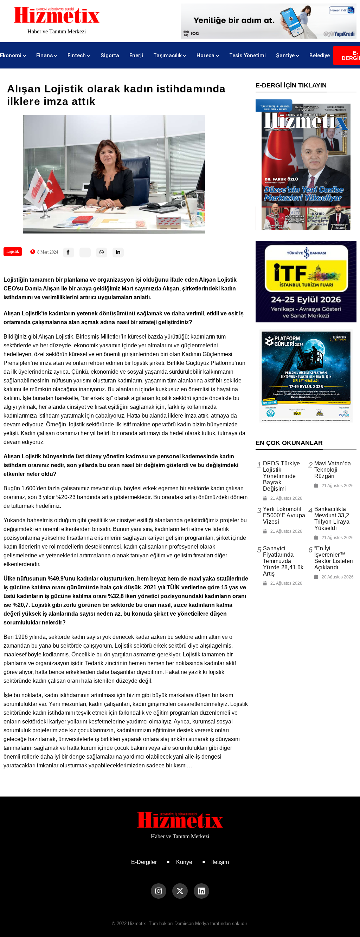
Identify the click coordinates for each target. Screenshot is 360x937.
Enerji (136, 55)
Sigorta (110, 55)
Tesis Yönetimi (247, 55)
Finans (44, 55)
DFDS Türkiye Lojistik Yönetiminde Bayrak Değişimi (281, 476)
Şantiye (285, 55)
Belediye (319, 55)
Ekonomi (10, 55)
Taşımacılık (167, 55)
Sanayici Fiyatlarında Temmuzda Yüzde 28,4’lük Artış (283, 561)
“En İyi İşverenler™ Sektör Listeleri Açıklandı (333, 557)
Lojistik (12, 251)
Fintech (77, 55)
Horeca (205, 55)
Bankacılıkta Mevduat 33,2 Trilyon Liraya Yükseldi (331, 518)
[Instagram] (158, 891)
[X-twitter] (180, 891)
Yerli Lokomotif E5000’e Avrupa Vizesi (284, 515)
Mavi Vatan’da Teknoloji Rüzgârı (332, 469)
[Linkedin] (201, 891)
